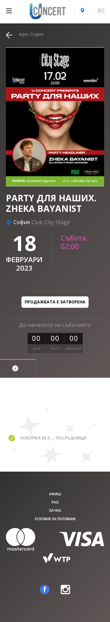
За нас (55, 510)
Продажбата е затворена (55, 302)
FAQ (55, 502)
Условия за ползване (55, 518)
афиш (55, 494)
